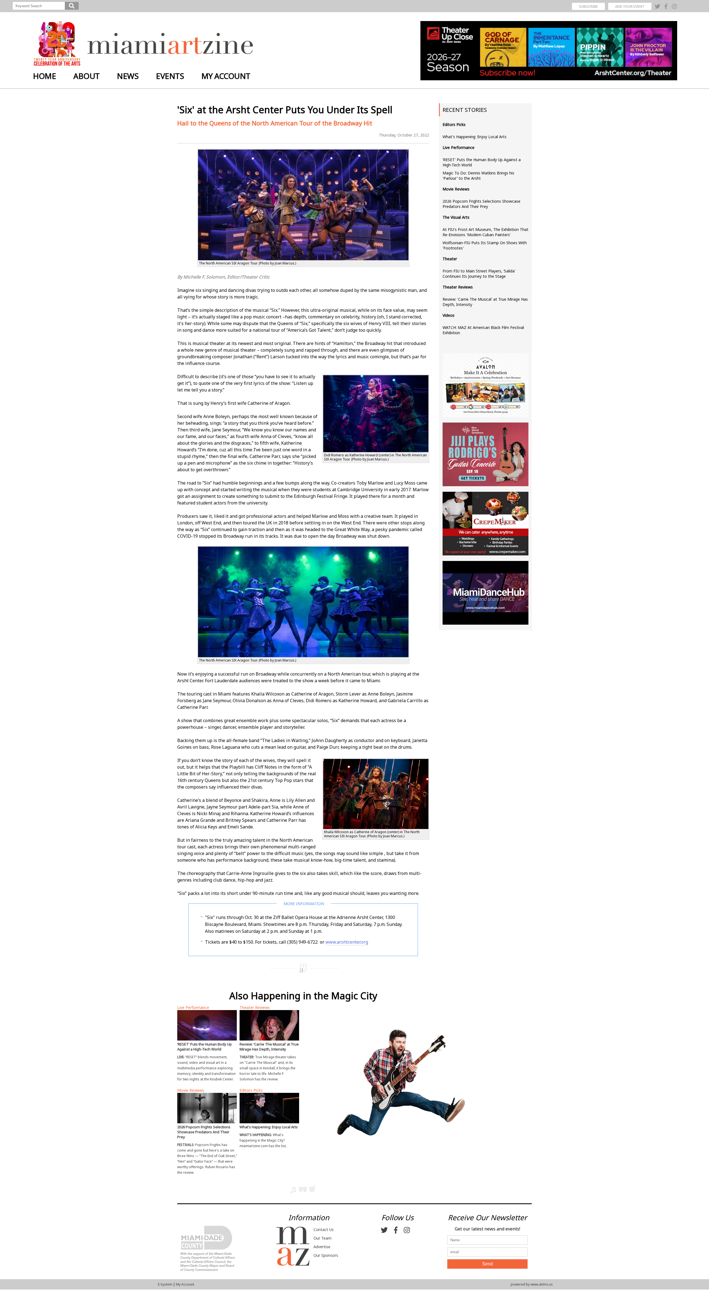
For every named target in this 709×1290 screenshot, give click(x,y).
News (127, 76)
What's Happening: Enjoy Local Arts (475, 136)
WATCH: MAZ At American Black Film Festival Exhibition (483, 330)
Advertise (322, 1246)
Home (44, 76)
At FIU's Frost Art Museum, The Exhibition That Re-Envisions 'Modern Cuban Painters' (485, 232)
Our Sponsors (326, 1255)
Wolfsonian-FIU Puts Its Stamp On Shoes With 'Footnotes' (485, 245)
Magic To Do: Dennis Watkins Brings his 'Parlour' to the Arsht (478, 175)
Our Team (323, 1238)
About (86, 76)
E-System (165, 1284)
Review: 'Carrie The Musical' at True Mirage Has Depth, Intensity (485, 302)
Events (170, 76)
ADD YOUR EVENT (629, 6)
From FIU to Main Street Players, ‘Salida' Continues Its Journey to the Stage (479, 273)
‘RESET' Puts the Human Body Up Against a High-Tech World (482, 162)
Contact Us (324, 1229)
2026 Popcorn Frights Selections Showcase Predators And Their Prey (481, 204)
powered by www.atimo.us (532, 1284)
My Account (225, 76)
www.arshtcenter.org (346, 942)
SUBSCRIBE (588, 6)
